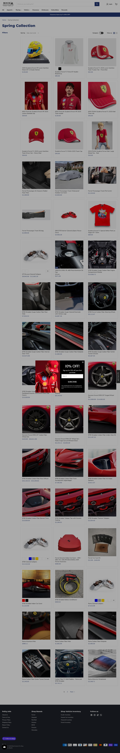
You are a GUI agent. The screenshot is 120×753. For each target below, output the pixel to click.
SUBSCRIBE (72, 382)
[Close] (83, 362)
